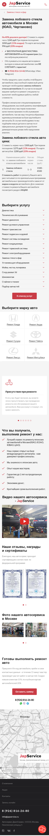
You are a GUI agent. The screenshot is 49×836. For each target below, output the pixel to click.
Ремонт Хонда (13, 324)
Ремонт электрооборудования (16, 253)
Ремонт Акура (35, 324)
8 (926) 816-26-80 (24, 699)
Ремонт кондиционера (12, 243)
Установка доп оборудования (15, 262)
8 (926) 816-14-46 (16, 71)
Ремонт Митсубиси (36, 357)
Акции (4, 790)
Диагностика (8, 210)
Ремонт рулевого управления (15, 224)
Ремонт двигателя (10, 220)
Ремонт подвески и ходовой (15, 234)
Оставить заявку (24, 691)
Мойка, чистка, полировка (14, 267)
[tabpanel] (24, 395)
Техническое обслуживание (15, 215)
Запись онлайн (8, 802)
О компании (7, 783)
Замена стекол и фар (12, 258)
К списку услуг (24, 296)
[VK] (8, 830)
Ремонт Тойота (36, 341)
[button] (42, 829)
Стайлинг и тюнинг (10, 281)
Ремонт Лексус (13, 357)
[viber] (24, 703)
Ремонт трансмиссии (11, 229)
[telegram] (28, 703)
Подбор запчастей (10, 286)
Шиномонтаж (8, 277)
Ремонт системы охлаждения (15, 239)
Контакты (6, 796)
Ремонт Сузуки (13, 341)
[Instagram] (3, 830)
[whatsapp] (21, 703)
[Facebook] (14, 830)
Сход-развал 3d (9, 272)
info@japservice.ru (10, 816)
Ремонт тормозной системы (15, 248)
